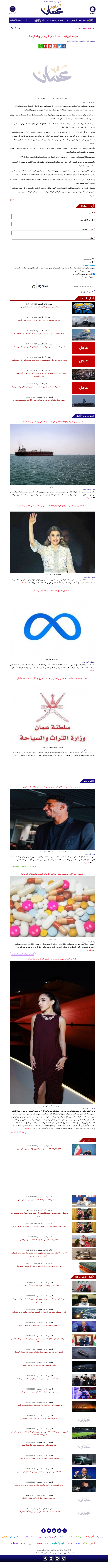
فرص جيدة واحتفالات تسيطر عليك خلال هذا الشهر (39, 1418)
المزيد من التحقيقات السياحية (22, 866)
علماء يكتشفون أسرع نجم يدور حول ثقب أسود (39, 1365)
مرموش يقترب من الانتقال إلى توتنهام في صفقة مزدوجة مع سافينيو (52, 786)
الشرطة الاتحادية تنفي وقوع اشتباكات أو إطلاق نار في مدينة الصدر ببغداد (39, 347)
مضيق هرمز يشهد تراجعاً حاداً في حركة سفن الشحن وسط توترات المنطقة (52, 421)
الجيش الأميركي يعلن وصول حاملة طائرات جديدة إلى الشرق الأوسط (39, 1352)
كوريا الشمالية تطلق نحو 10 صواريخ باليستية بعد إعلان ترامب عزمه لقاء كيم (39, 1312)
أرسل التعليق (88, 292)
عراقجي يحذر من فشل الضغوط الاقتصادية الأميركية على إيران (39, 1285)
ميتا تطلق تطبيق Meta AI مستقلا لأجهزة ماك (52, 590)
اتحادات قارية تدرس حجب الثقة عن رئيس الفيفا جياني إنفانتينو (39, 1472)
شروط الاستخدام (89, 265)
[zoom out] (19, 27)
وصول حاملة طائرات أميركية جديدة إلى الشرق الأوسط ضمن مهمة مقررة (39, 400)
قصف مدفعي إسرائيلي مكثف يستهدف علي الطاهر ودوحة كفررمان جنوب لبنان (39, 360)
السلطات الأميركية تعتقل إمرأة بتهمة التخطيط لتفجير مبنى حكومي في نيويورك (39, 387)
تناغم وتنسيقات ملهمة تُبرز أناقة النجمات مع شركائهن (39, 1240)
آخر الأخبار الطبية (17, 1132)
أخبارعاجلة (91, 28)
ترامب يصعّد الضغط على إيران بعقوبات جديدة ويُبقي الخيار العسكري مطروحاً (39, 1226)
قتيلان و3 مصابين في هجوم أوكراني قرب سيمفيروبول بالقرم (39, 320)
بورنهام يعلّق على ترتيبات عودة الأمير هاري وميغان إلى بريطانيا (39, 1379)
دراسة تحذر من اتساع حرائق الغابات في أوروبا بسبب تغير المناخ (39, 1405)
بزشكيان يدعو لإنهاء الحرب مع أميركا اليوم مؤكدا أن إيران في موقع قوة (39, 1149)
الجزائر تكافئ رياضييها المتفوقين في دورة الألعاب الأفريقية (39, 1511)
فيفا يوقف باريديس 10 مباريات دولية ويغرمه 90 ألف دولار (74, 20)
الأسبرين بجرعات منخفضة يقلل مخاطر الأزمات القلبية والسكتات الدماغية (52, 874)
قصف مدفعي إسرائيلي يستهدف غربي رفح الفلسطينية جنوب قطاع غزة (39, 333)
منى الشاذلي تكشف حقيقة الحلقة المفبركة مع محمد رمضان (39, 1200)
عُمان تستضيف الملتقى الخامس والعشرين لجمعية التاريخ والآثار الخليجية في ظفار (52, 678)
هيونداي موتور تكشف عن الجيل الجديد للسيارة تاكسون (39, 1458)
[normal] (15, 27)
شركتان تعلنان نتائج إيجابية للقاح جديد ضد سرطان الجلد (39, 1392)
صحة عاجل (82, 28)
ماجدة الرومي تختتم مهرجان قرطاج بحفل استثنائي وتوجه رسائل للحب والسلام (52, 505)
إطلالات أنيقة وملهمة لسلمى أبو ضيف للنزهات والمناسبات (52, 959)
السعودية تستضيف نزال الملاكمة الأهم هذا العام (39, 1498)
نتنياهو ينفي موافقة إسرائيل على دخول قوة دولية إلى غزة (39, 1325)
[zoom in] (12, 27)
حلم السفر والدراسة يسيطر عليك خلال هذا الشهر (39, 1445)
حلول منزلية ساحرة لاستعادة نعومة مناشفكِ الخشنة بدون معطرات (39, 1266)
